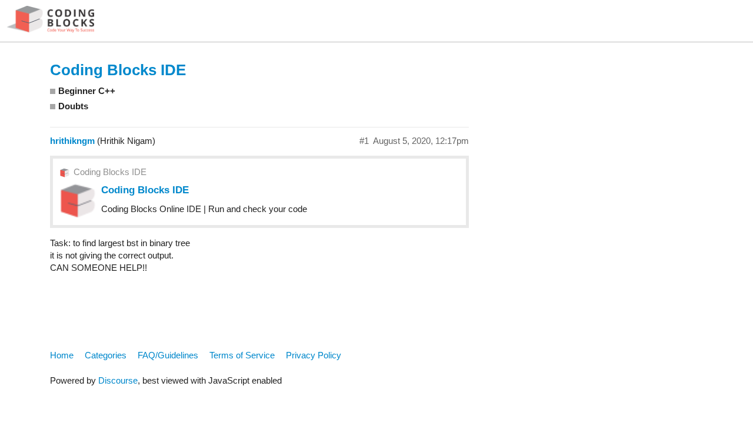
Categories (105, 355)
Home (62, 355)
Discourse (118, 380)
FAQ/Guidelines (168, 355)
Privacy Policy (313, 355)
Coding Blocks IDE (118, 70)
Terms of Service (242, 355)
